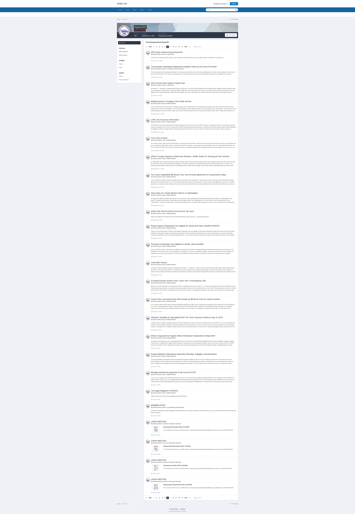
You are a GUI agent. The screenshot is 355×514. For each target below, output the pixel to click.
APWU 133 (122, 3)
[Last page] (190, 47)
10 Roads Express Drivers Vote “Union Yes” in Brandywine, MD (178, 281)
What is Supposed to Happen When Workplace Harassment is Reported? (183, 336)
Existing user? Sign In (220, 4)
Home (120, 10)
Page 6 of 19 (197, 46)
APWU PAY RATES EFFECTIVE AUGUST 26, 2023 (172, 211)
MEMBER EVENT (158, 405)
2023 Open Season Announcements (167, 52)
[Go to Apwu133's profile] (148, 53)
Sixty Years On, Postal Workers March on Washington (174, 193)
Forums (127, 10)
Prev (150, 46)
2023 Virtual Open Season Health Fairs (168, 83)
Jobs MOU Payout (159, 262)
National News (171, 103)
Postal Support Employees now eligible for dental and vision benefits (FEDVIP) (185, 226)
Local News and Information (175, 69)
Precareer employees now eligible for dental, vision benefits (177, 244)
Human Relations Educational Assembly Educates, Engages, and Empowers (184, 354)
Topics (121, 64)
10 (179, 46)
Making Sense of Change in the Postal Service (171, 101)
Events (135, 10)
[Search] (236, 9)
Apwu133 (153, 54)
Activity (150, 10)
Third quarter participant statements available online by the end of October (184, 67)
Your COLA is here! (159, 138)
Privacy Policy (174, 509)
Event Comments (124, 79)
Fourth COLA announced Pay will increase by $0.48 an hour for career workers (185, 299)
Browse (142, 10)
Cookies (182, 509)
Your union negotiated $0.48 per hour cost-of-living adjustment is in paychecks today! (188, 175)
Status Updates (227, 9)
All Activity (122, 42)
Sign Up (234, 3)
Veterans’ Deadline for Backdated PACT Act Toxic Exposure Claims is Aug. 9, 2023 (187, 317)
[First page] (146, 47)
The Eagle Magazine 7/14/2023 (164, 391)
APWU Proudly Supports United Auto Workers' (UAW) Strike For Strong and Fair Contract (190, 156)
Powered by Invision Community (177, 511)
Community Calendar (174, 423)
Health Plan (170, 54)
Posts (120, 67)
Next (186, 46)
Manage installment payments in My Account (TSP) (173, 372)
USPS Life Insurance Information (165, 120)
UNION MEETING (158, 421)
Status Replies (123, 55)
